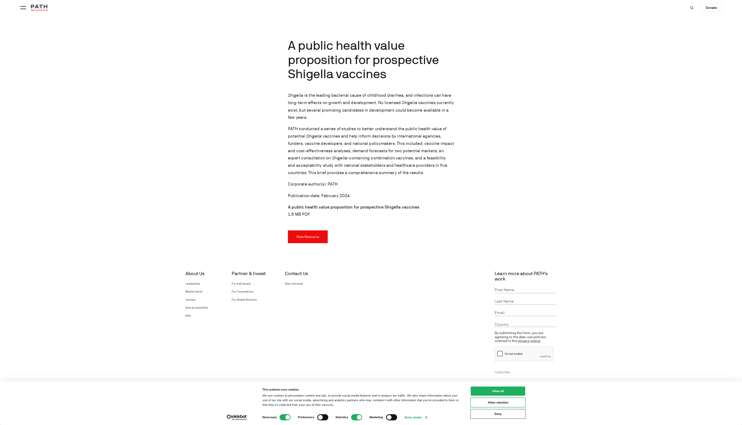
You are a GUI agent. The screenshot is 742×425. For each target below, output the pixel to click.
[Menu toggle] (22, 8)
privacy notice (529, 341)
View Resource (307, 237)
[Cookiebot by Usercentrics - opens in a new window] (237, 417)
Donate (711, 8)
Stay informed (294, 283)
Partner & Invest (249, 273)
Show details (413, 417)
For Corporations (242, 291)
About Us (195, 273)
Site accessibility (197, 307)
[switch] (322, 417)
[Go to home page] (39, 8)
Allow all (498, 391)
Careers (191, 299)
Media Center (194, 291)
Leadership (193, 283)
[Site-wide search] (692, 8)
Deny (497, 414)
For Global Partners (244, 299)
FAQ (188, 315)
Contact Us (296, 273)
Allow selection (498, 402)
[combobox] (525, 324)
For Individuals (241, 283)
